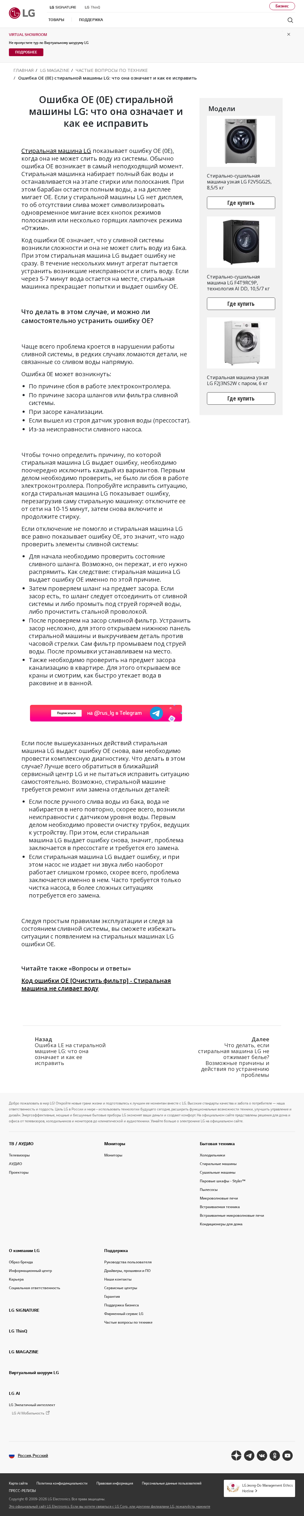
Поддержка (116, 1251)
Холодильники (212, 1155)
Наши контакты (118, 1279)
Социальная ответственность (34, 1288)
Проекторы (18, 1172)
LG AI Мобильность (28, 1413)
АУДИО (15, 1164)
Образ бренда (21, 1262)
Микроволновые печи (219, 1198)
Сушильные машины (217, 1172)
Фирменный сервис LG (123, 1313)
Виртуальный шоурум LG (34, 1373)
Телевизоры (19, 1155)
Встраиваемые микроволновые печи (232, 1215)
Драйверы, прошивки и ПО (127, 1270)
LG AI (14, 1393)
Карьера (16, 1279)
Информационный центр (30, 1270)
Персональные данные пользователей (172, 1483)
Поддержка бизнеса (121, 1305)
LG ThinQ (18, 1331)
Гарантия (112, 1296)
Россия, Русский (33, 1455)
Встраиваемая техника (220, 1207)
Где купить (240, 203)
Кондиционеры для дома (221, 1224)
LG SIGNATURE (24, 1310)
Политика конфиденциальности (62, 1483)
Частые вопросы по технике (128, 1322)
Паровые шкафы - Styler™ (223, 1181)
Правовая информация (114, 1483)
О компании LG (24, 1251)
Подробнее (26, 52)
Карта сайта (18, 1483)
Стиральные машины (218, 1164)
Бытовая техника (217, 1144)
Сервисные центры (120, 1288)
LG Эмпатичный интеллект (32, 1405)
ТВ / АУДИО (21, 1144)
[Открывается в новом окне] (236, 1455)
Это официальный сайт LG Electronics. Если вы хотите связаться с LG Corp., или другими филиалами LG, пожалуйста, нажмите (109, 1506)
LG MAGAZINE (24, 1352)
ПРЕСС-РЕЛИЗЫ (22, 1490)
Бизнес (282, 6)
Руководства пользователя (128, 1262)
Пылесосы (209, 1189)
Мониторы (114, 1144)
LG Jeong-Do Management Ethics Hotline (267, 1488)
